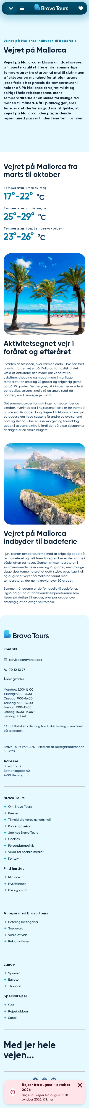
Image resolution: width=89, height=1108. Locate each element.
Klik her (48, 1099)
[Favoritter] (81, 8)
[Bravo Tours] (26, 635)
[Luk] (80, 1086)
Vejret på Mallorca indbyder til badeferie (40, 41)
